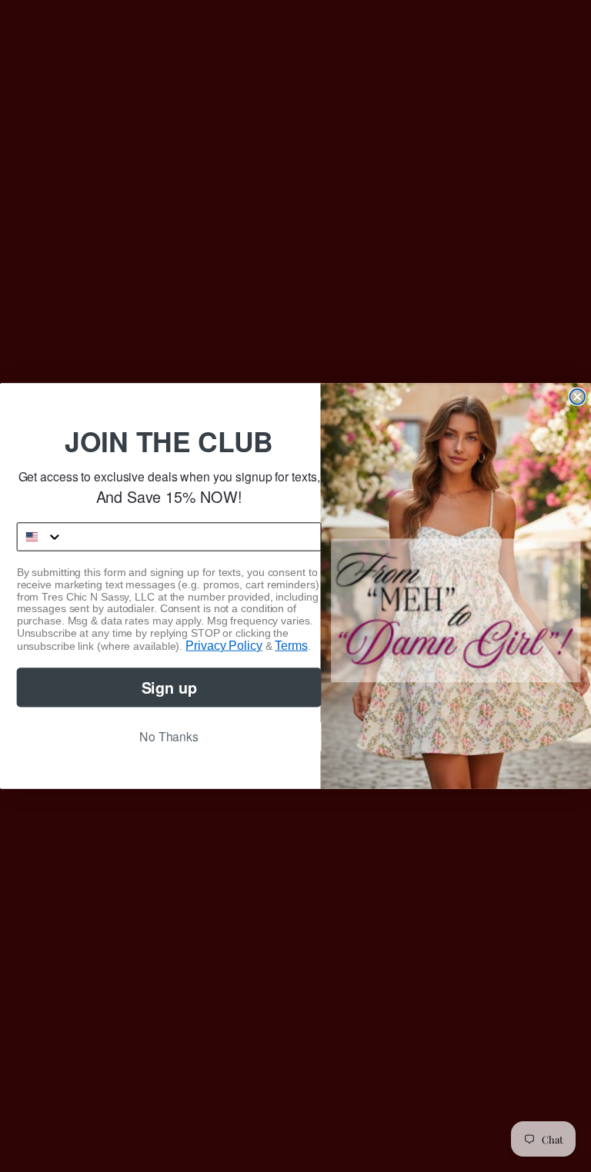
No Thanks (169, 736)
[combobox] (40, 536)
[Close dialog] (577, 397)
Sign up (169, 687)
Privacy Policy (223, 645)
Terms (291, 645)
